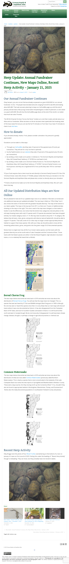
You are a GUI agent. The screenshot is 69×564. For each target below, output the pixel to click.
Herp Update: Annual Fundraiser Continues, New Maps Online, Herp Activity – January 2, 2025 (27, 529)
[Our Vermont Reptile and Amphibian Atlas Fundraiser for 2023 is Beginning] (34, 513)
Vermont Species (16, 11)
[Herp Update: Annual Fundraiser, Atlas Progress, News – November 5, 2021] (13, 513)
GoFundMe (18, 147)
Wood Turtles (31, 454)
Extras (6, 14)
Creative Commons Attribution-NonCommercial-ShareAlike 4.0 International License (33, 556)
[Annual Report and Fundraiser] (55, 513)
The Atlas (6, 10)
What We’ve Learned (44, 11)
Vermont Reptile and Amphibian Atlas (14, 547)
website (27, 152)
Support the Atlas (16, 15)
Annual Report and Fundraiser (52, 519)
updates (16, 24)
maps (15, 534)
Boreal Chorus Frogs (19, 301)
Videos (53, 10)
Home (5, 24)
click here (14, 126)
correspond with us (17, 561)
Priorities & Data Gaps (34, 11)
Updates (10, 24)
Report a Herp (25, 10)
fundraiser (12, 534)
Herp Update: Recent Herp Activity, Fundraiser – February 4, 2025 (48, 532)
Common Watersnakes (33, 378)
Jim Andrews (10, 92)
